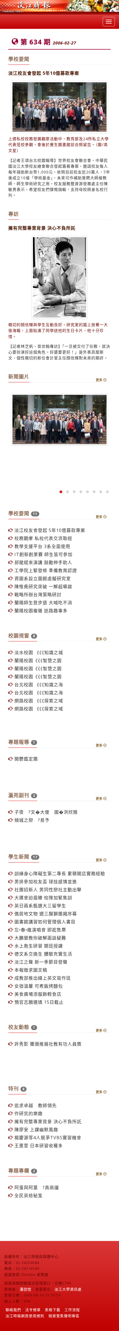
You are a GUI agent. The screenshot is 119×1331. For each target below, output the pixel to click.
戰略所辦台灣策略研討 (37, 595)
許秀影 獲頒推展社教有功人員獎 (47, 1044)
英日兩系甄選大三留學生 (39, 906)
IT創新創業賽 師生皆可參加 (43, 554)
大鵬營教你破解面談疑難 (39, 938)
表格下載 (52, 1309)
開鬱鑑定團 (25, 759)
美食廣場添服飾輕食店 (37, 994)
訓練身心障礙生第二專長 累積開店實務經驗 (59, 874)
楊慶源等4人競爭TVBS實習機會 (47, 1138)
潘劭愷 (25, 1289)
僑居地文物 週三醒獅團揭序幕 (45, 914)
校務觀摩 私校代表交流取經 (42, 538)
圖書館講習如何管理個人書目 (44, 922)
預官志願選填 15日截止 (38, 1002)
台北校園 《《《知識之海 (38, 685)
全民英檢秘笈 (28, 1195)
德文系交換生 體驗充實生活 (42, 954)
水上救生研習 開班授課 (38, 946)
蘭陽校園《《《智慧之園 (37, 660)
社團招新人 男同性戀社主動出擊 (47, 890)
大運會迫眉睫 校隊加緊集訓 (42, 898)
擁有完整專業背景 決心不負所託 (47, 1121)
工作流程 (72, 1309)
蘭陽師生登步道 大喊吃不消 (42, 603)
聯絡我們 (13, 1309)
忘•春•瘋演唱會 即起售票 (39, 930)
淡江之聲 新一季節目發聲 (40, 962)
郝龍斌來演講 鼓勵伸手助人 (42, 562)
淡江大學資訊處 (68, 1289)
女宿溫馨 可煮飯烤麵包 (38, 986)
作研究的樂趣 (28, 1113)
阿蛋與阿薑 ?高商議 (36, 1187)
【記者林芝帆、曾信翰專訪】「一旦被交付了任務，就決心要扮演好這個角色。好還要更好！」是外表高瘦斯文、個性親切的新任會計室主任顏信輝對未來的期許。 (59, 352)
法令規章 (33, 1309)
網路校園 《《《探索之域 (38, 701)
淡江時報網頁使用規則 (25, 1315)
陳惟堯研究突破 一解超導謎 (42, 586)
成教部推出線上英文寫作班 (42, 978)
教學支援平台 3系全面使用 (41, 546)
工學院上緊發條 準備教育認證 (45, 570)
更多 (99, 380)
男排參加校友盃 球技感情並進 (45, 882)
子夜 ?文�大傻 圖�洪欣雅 (45, 812)
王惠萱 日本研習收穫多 (38, 1146)
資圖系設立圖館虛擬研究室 (42, 578)
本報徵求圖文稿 (30, 970)
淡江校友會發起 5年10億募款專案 (49, 530)
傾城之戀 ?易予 (31, 820)
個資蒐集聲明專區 (63, 1315)
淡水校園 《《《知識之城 (38, 652)
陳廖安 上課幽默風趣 (35, 1130)
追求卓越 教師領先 (35, 1105)
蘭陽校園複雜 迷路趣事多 (40, 611)
